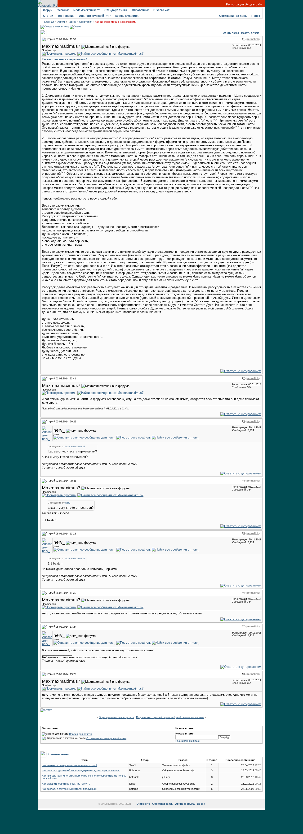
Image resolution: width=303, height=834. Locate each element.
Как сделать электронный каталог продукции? (69, 788)
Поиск (255, 15)
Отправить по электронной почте (106, 738)
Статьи (48, 15)
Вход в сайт (253, 4)
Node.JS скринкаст (86, 10)
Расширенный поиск (187, 740)
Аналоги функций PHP (95, 15)
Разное (72, 21)
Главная (49, 21)
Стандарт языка (115, 10)
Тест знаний (66, 15)
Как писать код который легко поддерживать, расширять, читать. (81, 770)
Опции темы (231, 32)
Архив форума (185, 803)
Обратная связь (162, 803)
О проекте (143, 803)
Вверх (201, 803)
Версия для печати (80, 734)
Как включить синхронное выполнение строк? (69, 765)
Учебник (63, 10)
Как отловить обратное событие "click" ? (66, 783)
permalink (252, 39)
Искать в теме (250, 32)
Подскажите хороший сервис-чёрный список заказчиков (170, 717)
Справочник (140, 10)
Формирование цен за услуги (116, 717)
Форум (48, 10)
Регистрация (235, 4)
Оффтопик (85, 21)
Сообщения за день (233, 15)
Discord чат (161, 10)
